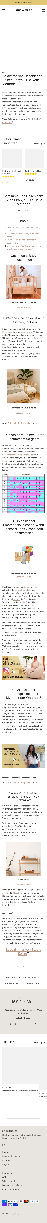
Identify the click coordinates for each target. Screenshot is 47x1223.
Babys (36, 338)
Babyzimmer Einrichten (11, 141)
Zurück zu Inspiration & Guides (23, 977)
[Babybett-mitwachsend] (23, 386)
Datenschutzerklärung (12, 1185)
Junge (5, 893)
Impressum (7, 1173)
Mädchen (6, 332)
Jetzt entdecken (23, 307)
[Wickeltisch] (2, 737)
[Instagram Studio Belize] (23, 668)
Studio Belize (14, 1214)
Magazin (6, 1164)
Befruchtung (21, 590)
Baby (21, 322)
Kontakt (5, 1152)
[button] (8, 176)
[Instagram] (3, 1144)
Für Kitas (6, 1160)
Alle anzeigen (38, 143)
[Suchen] (38, 10)
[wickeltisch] (23, 859)
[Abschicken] (34, 1024)
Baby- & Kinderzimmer (12, 1156)
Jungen (25, 332)
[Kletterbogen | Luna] (34, 158)
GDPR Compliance (10, 1189)
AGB (4, 1177)
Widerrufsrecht (9, 1181)
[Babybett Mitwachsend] (23, 282)
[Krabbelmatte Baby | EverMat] (12, 158)
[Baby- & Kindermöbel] (23, 755)
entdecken (7, 122)
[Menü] (3, 10)
